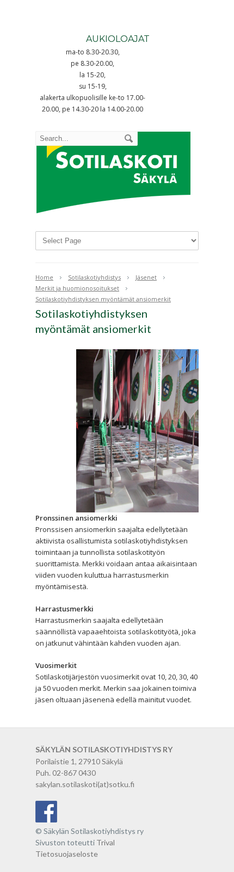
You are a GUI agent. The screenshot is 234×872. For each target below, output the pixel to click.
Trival (105, 842)
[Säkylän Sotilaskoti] (113, 214)
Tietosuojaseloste (66, 853)
